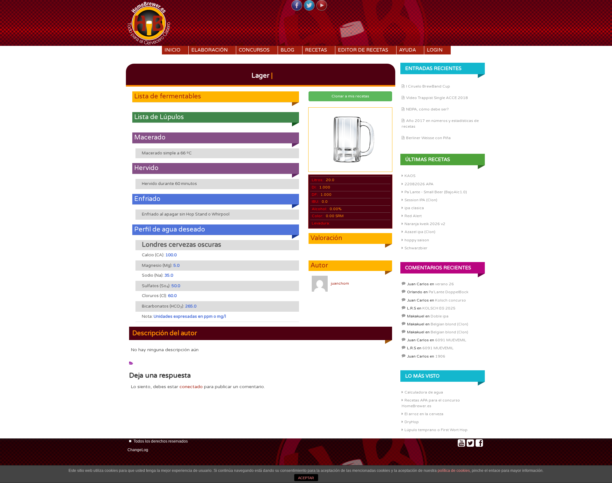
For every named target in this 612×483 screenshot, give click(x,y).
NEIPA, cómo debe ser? (427, 109)
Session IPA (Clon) (420, 200)
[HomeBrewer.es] (148, 22)
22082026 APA (418, 184)
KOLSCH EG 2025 (438, 308)
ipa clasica (414, 208)
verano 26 (444, 284)
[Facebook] (296, 5)
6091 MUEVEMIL (450, 340)
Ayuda (407, 50)
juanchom (340, 283)
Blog (287, 50)
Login (435, 50)
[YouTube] (321, 5)
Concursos (254, 50)
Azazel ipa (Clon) (419, 232)
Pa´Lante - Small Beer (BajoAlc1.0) (435, 192)
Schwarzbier (415, 248)
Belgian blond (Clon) (449, 324)
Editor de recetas (363, 50)
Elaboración (209, 50)
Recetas (316, 50)
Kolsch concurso (450, 300)
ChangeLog (137, 450)
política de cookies (454, 470)
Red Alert (413, 216)
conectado (191, 386)
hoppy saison (416, 240)
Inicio (172, 50)
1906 (440, 356)
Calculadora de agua (423, 392)
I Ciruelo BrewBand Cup (428, 86)
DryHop (411, 422)
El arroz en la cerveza (423, 414)
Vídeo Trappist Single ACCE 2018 (437, 98)
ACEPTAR (306, 478)
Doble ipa (439, 316)
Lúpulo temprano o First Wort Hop (436, 430)
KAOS (409, 176)
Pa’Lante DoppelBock (448, 292)
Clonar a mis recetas (350, 96)
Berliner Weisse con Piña (428, 138)
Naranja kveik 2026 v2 (424, 224)
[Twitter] (309, 5)
